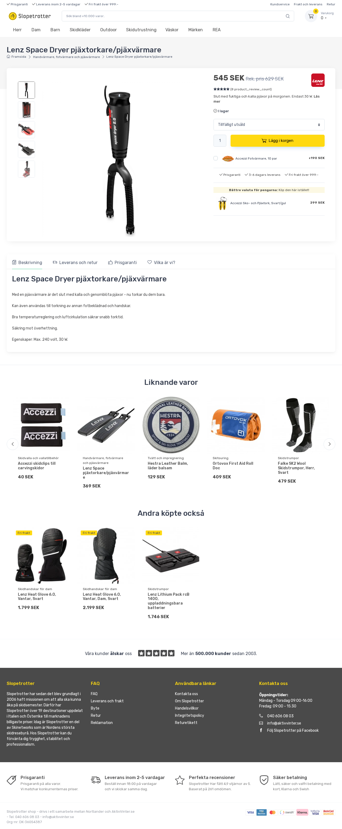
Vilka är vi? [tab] (164, 262)
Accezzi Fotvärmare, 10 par (256, 158)
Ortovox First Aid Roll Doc (233, 465)
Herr (17, 29)
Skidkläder (80, 29)
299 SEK (317, 202)
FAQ (94, 694)
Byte (95, 708)
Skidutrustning (141, 29)
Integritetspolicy (189, 715)
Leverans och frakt (107, 701)
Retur (331, 4)
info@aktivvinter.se (284, 723)
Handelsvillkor (187, 708)
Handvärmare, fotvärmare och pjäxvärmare (66, 57)
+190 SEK (317, 158)
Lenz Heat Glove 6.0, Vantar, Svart (37, 596)
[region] (27, 129)
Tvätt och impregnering (166, 458)
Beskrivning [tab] (30, 262)
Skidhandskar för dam (35, 589)
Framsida (18, 57)
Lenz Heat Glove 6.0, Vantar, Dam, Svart (102, 596)
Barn (55, 29)
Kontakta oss (186, 694)
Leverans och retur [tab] (78, 262)
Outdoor (108, 29)
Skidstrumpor (288, 458)
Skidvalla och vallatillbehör (38, 458)
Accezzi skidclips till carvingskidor (37, 465)
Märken (195, 29)
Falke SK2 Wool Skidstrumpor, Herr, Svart (296, 468)
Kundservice (280, 4)
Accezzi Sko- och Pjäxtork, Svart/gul (258, 203)
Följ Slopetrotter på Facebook (293, 730)
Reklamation (102, 722)
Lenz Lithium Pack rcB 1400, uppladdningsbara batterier (168, 601)
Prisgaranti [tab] (126, 262)
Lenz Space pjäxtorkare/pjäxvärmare (106, 473)
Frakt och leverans (308, 4)
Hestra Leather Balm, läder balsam (168, 465)
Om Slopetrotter (189, 701)
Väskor (171, 29)
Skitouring (220, 458)
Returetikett (186, 722)
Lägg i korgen (281, 140)
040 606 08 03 (280, 716)
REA (217, 29)
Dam (36, 29)
